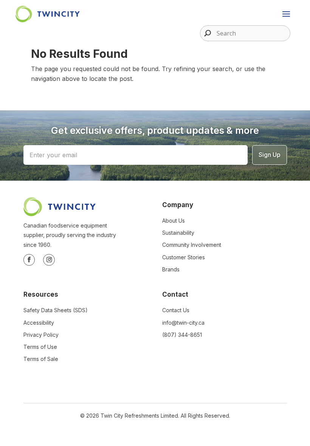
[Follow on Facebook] (29, 260)
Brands (171, 269)
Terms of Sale (40, 359)
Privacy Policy (41, 334)
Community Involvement (191, 245)
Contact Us (175, 310)
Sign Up (270, 154)
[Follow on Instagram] (49, 260)
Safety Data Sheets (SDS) (55, 310)
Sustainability (178, 232)
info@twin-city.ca (183, 322)
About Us (173, 220)
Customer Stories (183, 257)
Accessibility (38, 322)
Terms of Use (40, 347)
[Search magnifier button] (205, 33)
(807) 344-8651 (182, 334)
